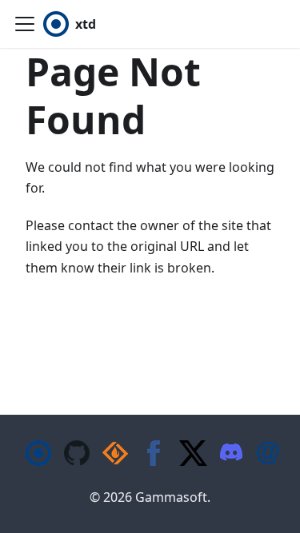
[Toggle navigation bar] (25, 24)
